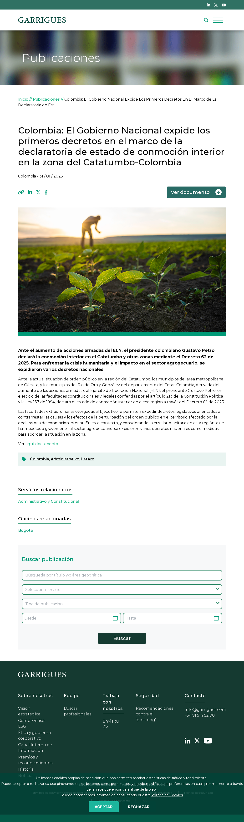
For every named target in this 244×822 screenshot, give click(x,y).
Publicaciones (46, 99)
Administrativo (65, 459)
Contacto (195, 695)
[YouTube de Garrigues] (224, 5)
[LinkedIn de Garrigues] (208, 5)
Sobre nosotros (35, 695)
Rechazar (139, 806)
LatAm (87, 459)
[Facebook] (46, 192)
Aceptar (104, 806)
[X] (38, 192)
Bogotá (25, 530)
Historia (26, 769)
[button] (21, 192)
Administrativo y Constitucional (48, 501)
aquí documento (41, 444)
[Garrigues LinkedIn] (187, 740)
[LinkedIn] (30, 192)
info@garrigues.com (205, 709)
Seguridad (147, 695)
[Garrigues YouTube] (208, 740)
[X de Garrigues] (216, 5)
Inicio (23, 99)
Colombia (39, 459)
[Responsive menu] (218, 20)
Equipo (72, 695)
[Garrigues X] (197, 740)
